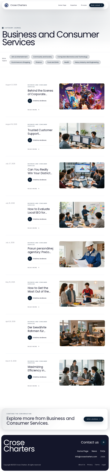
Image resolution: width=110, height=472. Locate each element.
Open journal (92, 419)
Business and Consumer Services (37, 86)
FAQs (102, 451)
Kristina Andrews (39, 101)
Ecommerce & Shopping (21, 62)
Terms (97, 465)
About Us (81, 465)
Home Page (82, 451)
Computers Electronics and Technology (72, 57)
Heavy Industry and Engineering (87, 62)
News (94, 451)
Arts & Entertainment (20, 57)
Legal (104, 465)
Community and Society (42, 57)
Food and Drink (53, 62)
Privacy (90, 465)
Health (66, 62)
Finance (39, 62)
